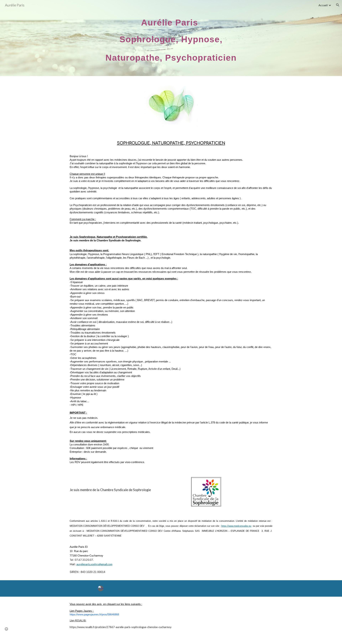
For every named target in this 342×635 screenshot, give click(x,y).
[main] (171, 38)
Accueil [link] (323, 5)
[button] (337, 5)
